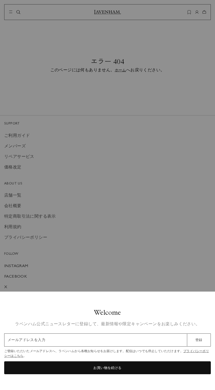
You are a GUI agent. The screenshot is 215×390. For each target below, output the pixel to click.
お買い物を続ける (107, 368)
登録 (198, 340)
